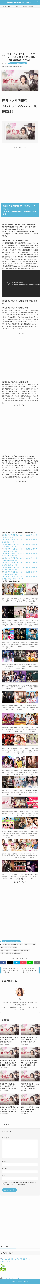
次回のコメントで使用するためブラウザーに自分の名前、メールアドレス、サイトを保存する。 (20, 1183)
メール (4, 1169)
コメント (5, 1138)
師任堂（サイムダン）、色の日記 (18, 63)
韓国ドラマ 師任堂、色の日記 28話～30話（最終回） (15, 950)
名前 (4, 1162)
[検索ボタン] (37, 2)
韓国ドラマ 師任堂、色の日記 (9, 947)
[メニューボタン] (2, 2)
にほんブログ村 (5, 1261)
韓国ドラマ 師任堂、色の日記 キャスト (11, 953)
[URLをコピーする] (37, 962)
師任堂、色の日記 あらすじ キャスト (12, 944)
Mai (20, 999)
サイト (4, 1176)
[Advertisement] (20, 29)
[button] (3, 962)
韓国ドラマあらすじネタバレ (20, 2)
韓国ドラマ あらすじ (30, 944)
